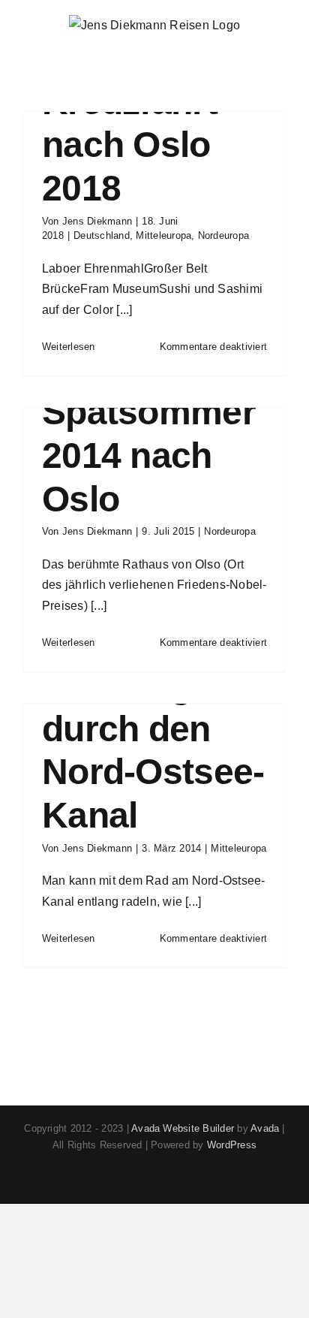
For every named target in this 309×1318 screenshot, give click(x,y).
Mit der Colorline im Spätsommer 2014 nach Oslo (149, 412)
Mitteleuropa (163, 235)
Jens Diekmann (97, 221)
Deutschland (102, 235)
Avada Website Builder (182, 1128)
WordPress (231, 1145)
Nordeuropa (223, 235)
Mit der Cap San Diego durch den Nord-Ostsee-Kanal (153, 729)
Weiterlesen (68, 346)
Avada (264, 1128)
